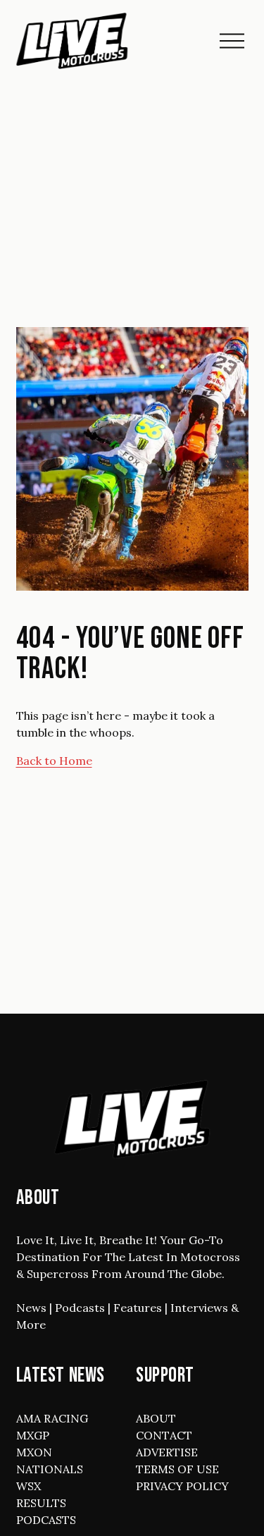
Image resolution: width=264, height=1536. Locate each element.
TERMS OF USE (177, 1469)
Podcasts (80, 1308)
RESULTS (41, 1503)
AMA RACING (52, 1418)
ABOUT (156, 1418)
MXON (34, 1452)
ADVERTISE (167, 1452)
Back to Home (54, 761)
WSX (28, 1486)
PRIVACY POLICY (182, 1486)
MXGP (32, 1435)
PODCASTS (46, 1520)
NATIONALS (49, 1469)
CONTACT (164, 1435)
